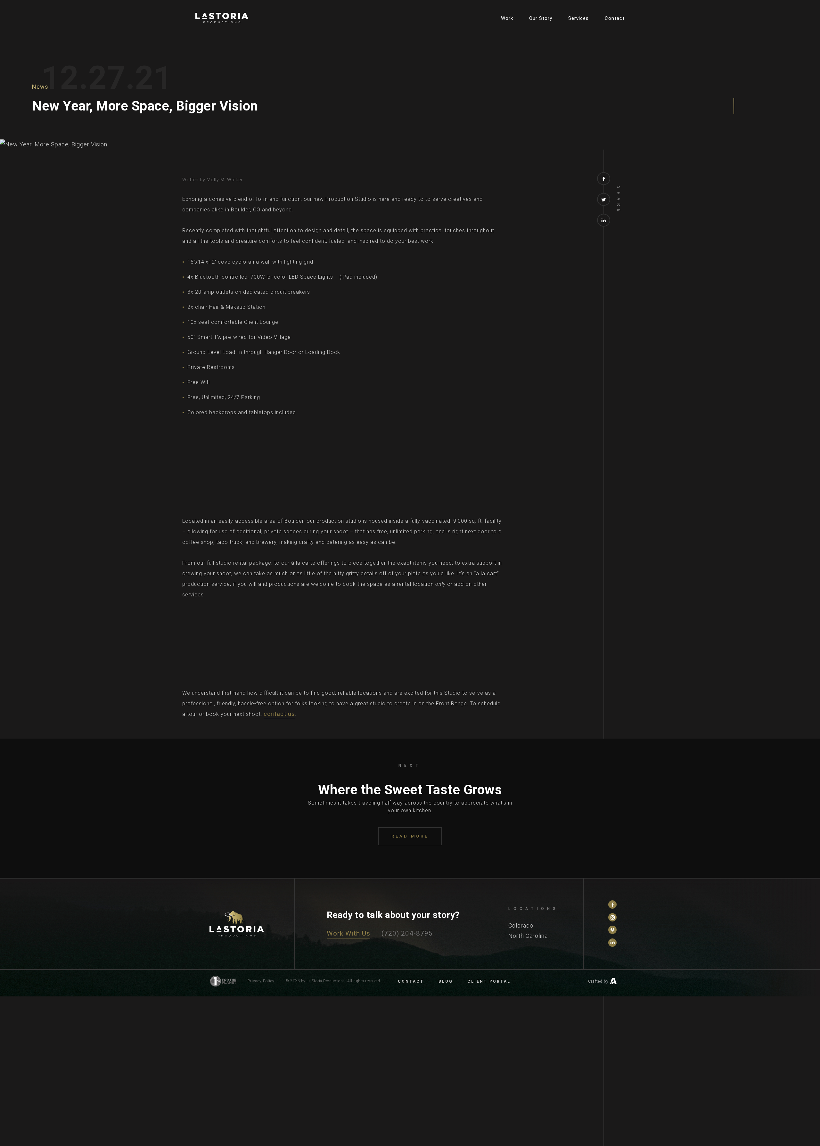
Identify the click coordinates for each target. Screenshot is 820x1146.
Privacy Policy (261, 981)
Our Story (540, 18)
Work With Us (348, 933)
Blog (446, 981)
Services (578, 18)
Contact (615, 18)
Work (507, 18)
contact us (279, 713)
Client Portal (489, 981)
